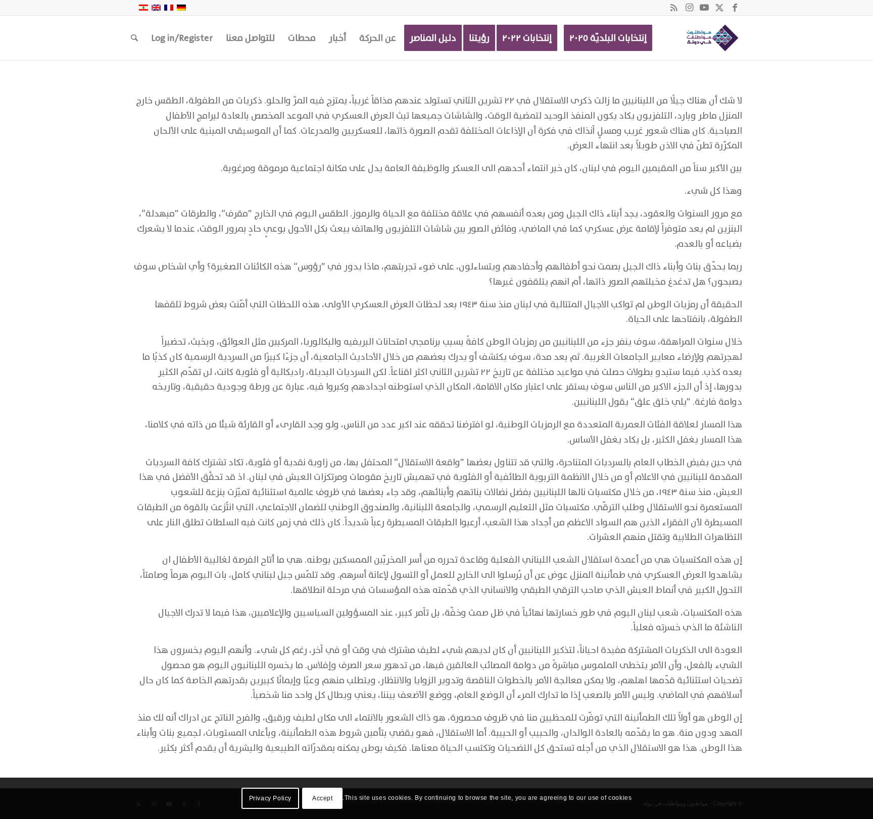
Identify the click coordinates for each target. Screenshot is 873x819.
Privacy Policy (270, 798)
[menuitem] (608, 38)
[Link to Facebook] (734, 7)
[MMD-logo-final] (711, 38)
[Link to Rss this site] (674, 7)
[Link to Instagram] (689, 7)
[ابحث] (134, 38)
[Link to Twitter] (719, 7)
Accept (322, 798)
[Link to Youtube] (704, 7)
